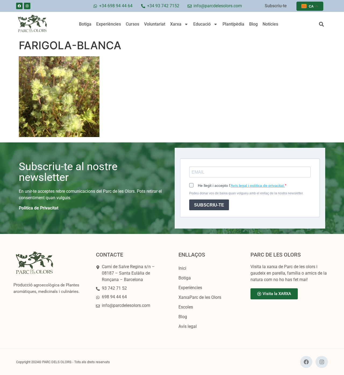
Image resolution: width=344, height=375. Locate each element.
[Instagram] (27, 6)
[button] (321, 24)
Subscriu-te (276, 5)
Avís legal (187, 326)
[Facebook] (19, 6)
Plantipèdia (233, 24)
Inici (182, 268)
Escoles (185, 307)
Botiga (85, 24)
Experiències (108, 24)
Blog (253, 24)
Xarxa (175, 24)
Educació (202, 24)
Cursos (132, 24)
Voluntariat (154, 24)
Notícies (270, 24)
